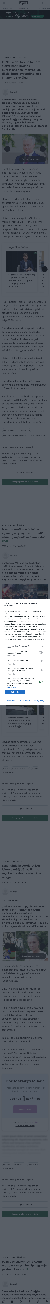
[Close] (45, 603)
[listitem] (25, 647)
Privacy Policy (38, 701)
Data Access (25, 701)
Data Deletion (11, 701)
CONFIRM (15, 692)
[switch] (41, 652)
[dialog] (25, 652)
